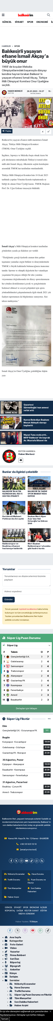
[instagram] (25, 930)
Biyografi (15, 966)
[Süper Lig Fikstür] (49, 719)
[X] (16, 860)
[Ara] (48, 15)
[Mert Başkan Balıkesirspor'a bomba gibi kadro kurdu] (39, 535)
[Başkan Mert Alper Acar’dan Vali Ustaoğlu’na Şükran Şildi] (39, 508)
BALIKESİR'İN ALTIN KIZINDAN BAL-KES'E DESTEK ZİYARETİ (12, 493)
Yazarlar (15, 952)
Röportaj (15, 962)
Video (13, 948)
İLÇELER (43, 907)
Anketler (15, 969)
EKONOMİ (42, 22)
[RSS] (41, 860)
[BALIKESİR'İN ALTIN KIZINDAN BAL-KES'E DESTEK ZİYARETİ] (13, 483)
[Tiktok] (31, 860)
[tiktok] (47, 930)
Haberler (6, 46)
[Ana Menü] (3, 15)
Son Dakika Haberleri (34, 889)
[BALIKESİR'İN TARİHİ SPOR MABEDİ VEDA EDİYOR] (39, 483)
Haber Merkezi (26, 454)
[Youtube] (26, 860)
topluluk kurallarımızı (28, 609)
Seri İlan (14, 959)
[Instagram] (21, 860)
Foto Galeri (16, 944)
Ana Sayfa (15, 937)
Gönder (8, 599)
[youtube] (32, 930)
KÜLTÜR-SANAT (32, 911)
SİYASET (19, 22)
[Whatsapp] (36, 860)
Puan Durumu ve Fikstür (37, 881)
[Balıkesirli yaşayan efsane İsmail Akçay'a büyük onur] (26, 112)
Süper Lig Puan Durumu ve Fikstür (33, 995)
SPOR (30, 22)
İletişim (14, 977)
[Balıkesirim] (25, 15)
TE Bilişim (33, 922)
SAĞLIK (20, 911)
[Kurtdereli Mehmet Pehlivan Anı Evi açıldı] (13, 508)
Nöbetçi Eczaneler (16, 874)
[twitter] (17, 930)
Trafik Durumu (13, 880)
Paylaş (8, 131)
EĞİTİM (43, 911)
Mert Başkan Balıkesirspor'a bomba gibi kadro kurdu (39, 546)
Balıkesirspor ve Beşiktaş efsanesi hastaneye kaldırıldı (12, 546)
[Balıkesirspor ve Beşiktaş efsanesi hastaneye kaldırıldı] (13, 535)
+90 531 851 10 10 (28, 844)
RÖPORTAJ (10, 911)
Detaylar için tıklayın (26, 708)
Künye (13, 973)
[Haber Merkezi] (9, 456)
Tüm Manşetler (14, 888)
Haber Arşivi (13, 897)
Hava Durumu (38, 874)
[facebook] (9, 930)
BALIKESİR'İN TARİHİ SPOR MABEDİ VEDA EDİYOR (37, 493)
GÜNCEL (6, 22)
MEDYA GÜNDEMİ (26, 914)
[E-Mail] (20, 460)
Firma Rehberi (18, 955)
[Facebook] (11, 860)
